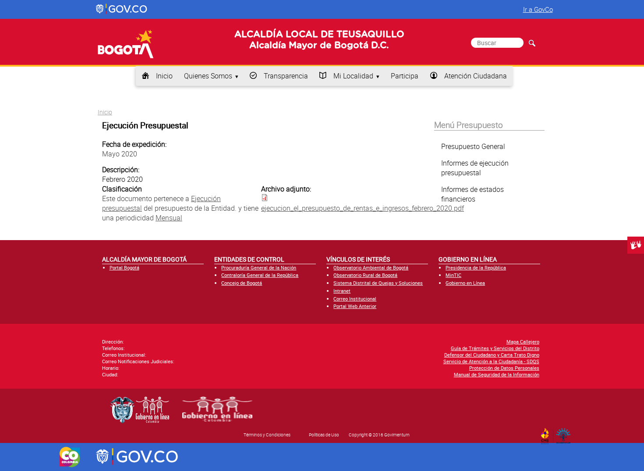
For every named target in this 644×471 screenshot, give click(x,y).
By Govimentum (565, 433)
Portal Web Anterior (354, 306)
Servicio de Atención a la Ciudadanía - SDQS (491, 361)
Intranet (341, 290)
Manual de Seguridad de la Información (496, 374)
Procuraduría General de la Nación (258, 267)
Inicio (164, 76)
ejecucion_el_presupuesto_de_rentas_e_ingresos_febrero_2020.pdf (362, 208)
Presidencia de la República (476, 267)
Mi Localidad (353, 76)
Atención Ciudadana (475, 76)
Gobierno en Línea (465, 283)
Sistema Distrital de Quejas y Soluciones (378, 283)
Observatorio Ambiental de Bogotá (370, 267)
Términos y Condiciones (267, 435)
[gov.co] (122, 9)
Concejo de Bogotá (241, 283)
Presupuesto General (473, 146)
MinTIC (453, 275)
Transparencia (286, 76)
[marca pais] (70, 456)
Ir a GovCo (538, 9)
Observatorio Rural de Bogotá (365, 275)
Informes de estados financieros (472, 194)
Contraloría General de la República (259, 275)
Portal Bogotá (124, 267)
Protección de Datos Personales (504, 368)
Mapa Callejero (522, 341)
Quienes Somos (208, 76)
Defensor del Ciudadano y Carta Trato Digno (491, 354)
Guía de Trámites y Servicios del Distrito (495, 348)
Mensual (169, 218)
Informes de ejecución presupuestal (475, 167)
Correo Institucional (354, 298)
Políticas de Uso (324, 435)
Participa (404, 76)
